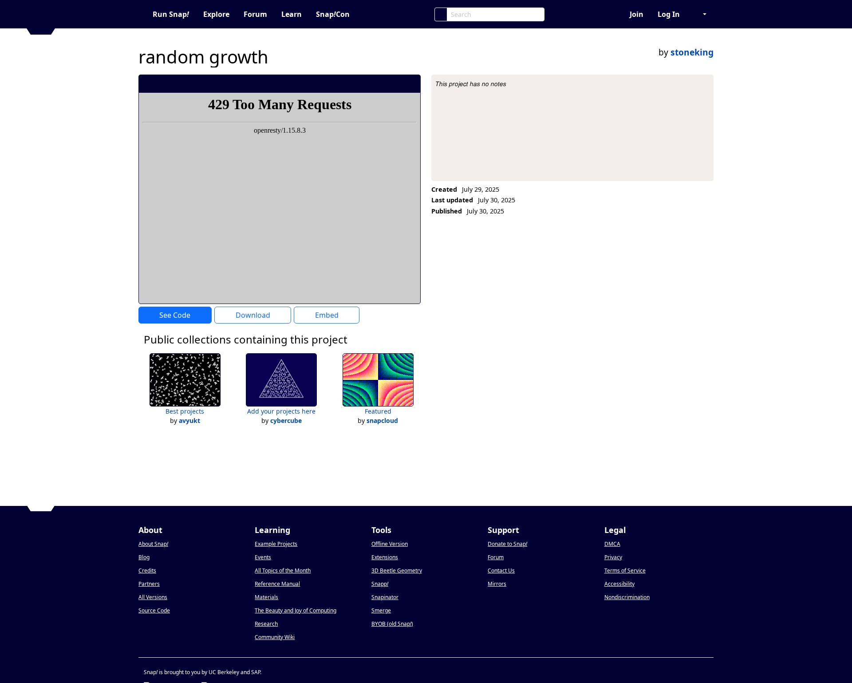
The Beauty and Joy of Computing (295, 610)
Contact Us (501, 570)
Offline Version (389, 544)
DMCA (612, 544)
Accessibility (619, 584)
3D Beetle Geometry (396, 570)
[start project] (381, 83)
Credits (147, 570)
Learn (291, 14)
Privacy (613, 557)
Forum (255, 14)
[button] (700, 14)
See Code (174, 315)
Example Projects (276, 544)
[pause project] (396, 83)
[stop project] (410, 83)
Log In (669, 14)
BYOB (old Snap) (392, 624)
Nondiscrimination (627, 597)
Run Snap (171, 14)
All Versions (152, 597)
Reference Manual (277, 584)
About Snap (153, 544)
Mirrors (497, 584)
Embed (327, 315)
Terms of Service (625, 570)
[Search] (440, 14)
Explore (216, 14)
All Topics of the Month (283, 570)
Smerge (381, 610)
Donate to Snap (507, 544)
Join (636, 14)
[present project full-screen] (366, 83)
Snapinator (384, 597)
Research (266, 624)
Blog (144, 557)
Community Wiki (275, 637)
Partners (149, 584)
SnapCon (333, 14)
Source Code (154, 610)
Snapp (379, 584)
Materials (266, 597)
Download (253, 315)
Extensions (384, 557)
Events (263, 557)
